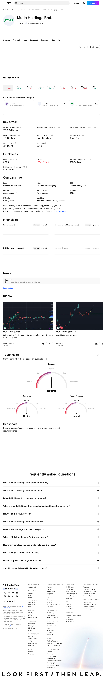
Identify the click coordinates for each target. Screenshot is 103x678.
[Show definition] (21, 127)
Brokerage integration (90, 604)
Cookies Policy (51, 658)
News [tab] (25, 40)
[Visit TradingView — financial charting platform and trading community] (11, 77)
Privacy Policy (51, 656)
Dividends (31, 628)
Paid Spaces (70, 622)
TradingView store (53, 641)
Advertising (87, 602)
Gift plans (50, 593)
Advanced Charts (89, 593)
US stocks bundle (52, 617)
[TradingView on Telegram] (8, 596)
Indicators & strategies (73, 615)
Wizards (68, 617)
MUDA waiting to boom (66, 332)
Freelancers (69, 619)
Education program (89, 609)
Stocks (30, 593)
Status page (51, 667)
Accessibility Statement (54, 660)
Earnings (31, 626)
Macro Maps (32, 643)
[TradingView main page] (9, 3)
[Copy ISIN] (57, 201)
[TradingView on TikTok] (12, 596)
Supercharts (32, 587)
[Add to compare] (31, 104)
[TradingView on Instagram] (16, 592)
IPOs (29, 630)
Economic (31, 623)
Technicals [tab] (45, 40)
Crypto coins (32, 600)
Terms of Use (51, 652)
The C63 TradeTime (53, 645)
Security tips (51, 663)
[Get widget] (84, 47)
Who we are (50, 623)
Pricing (49, 589)
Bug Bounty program (53, 665)
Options (30, 641)
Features (49, 587)
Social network (70, 587)
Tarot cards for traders (54, 643)
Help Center (51, 630)
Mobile (30, 652)
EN (78, 3)
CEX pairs (31, 602)
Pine (29, 606)
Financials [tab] (17, 40)
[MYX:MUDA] (5, 328)
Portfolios (31, 636)
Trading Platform (88, 596)
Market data (51, 591)
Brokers (49, 602)
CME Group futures (53, 613)
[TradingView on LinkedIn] (4, 596)
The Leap (50, 606)
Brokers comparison (53, 604)
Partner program (88, 606)
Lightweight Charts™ (90, 591)
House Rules (70, 596)
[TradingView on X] (4, 592)
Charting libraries (89, 589)
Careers (49, 632)
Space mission (51, 626)
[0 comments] (43, 344)
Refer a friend (70, 591)
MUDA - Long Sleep (11, 332)
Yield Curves (32, 639)
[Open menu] (4, 3)
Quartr (12, 626)
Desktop (31, 654)
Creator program (71, 593)
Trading (68, 604)
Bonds (30, 598)
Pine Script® (32, 645)
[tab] (36, 225)
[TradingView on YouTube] (12, 592)
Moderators (69, 598)
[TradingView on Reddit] (16, 596)
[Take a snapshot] (80, 47)
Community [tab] (34, 40)
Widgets (86, 587)
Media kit (50, 635)
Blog (48, 628)
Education (69, 606)
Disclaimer (50, 654)
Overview (50, 600)
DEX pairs (31, 604)
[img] (40, 23)
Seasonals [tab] (56, 40)
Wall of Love (70, 589)
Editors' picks (70, 609)
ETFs (30, 595)
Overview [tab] (6, 40)
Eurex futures (51, 615)
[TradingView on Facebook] (8, 592)
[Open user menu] (84, 3)
